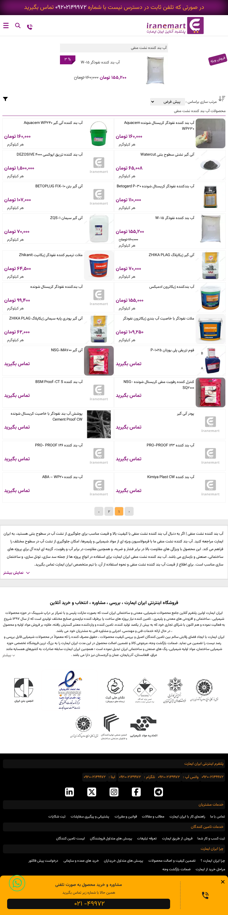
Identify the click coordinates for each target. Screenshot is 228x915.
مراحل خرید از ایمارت (210, 869)
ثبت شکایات (57, 816)
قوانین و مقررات (126, 816)
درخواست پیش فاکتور (43, 860)
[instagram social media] (114, 793)
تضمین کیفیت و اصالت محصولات (172, 860)
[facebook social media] (136, 793)
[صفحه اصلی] (171, 25)
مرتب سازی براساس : (201, 102)
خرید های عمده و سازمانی (81, 860)
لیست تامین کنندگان (70, 838)
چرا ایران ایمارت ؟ (213, 860)
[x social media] (91, 793)
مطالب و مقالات (153, 816)
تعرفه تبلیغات (147, 838)
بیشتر (6, 655)
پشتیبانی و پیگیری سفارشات (90, 816)
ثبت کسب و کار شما (211, 838)
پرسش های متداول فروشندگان (111, 838)
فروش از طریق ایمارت (177, 838)
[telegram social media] (158, 793)
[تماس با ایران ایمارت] (30, 27)
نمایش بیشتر (13, 573)
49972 (89, 904)
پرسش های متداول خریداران (123, 860)
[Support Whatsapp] (17, 883)
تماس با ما (217, 816)
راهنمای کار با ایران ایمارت (187, 816)
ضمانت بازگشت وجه (176, 869)
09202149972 (70, 7)
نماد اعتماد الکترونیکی (69, 690)
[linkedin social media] (69, 793)
